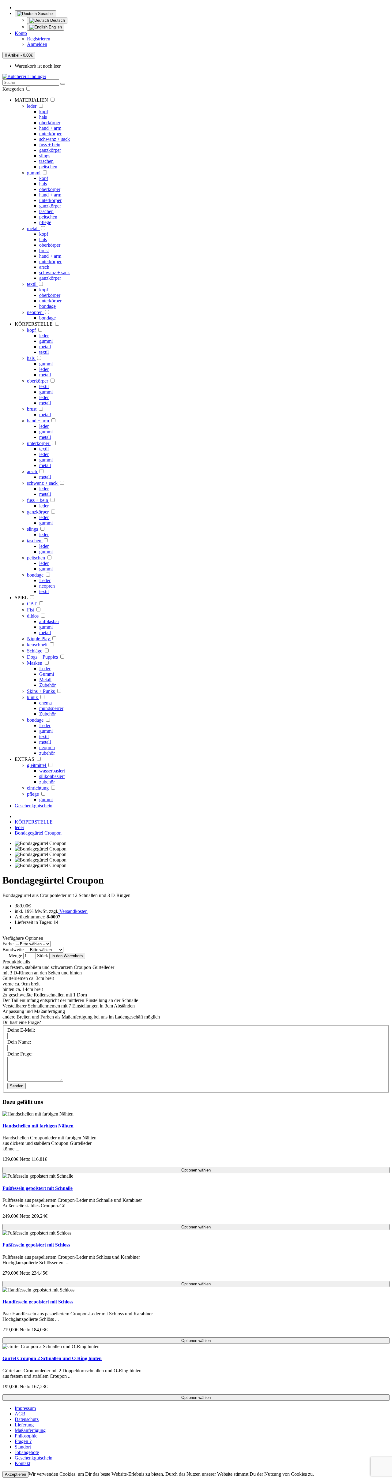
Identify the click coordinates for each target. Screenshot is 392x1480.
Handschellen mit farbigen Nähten (38, 1125)
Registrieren (38, 38)
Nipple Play (39, 638)
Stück (42, 955)
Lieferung (24, 1424)
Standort (23, 1446)
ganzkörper (50, 150)
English (54, 27)
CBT (32, 603)
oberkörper (49, 122)
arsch (44, 267)
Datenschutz (27, 1419)
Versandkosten (73, 911)
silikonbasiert (52, 776)
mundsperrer (51, 708)
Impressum (25, 1408)
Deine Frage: (19, 1053)
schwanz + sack (54, 139)
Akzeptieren (15, 1474)
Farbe (7, 943)
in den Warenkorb (67, 956)
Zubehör (47, 685)
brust (44, 250)
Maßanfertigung (30, 1430)
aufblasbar (49, 621)
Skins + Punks (41, 691)
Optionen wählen (196, 1170)
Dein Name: (19, 1042)
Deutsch (57, 20)
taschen (46, 161)
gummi (34, 172)
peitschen (48, 166)
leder (32, 106)
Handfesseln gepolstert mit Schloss (37, 1301)
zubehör (47, 753)
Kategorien (13, 89)
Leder (45, 580)
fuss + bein (49, 144)
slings (44, 155)
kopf (43, 111)
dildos (33, 616)
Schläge (35, 650)
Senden (16, 1086)
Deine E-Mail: (21, 1030)
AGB (20, 1413)
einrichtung (38, 787)
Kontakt (22, 1463)
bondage (47, 306)
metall (33, 228)
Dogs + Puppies (43, 657)
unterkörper (50, 133)
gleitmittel (37, 765)
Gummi (46, 674)
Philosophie (26, 1435)
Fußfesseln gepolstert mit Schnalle (37, 1188)
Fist (31, 609)
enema (45, 702)
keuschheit (38, 644)
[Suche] (62, 84)
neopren (35, 312)
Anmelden (37, 44)
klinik (33, 697)
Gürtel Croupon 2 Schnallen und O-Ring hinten (52, 1358)
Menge (15, 955)
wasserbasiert (52, 770)
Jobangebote (27, 1452)
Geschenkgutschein (33, 805)
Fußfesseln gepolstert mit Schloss (36, 1244)
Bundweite (13, 949)
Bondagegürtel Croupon (38, 832)
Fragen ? (23, 1441)
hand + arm (50, 128)
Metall (45, 679)
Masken (35, 663)
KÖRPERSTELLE (34, 821)
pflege (45, 222)
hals (43, 117)
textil (32, 284)
